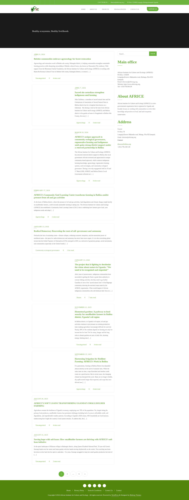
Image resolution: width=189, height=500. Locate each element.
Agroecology (80, 123)
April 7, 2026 (80, 88)
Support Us (153, 9)
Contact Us (109, 490)
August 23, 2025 (41, 435)
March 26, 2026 (81, 132)
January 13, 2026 (41, 226)
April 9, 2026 (39, 54)
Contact (119, 490)
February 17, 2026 (42, 190)
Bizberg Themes (135, 495)
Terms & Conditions (95, 490)
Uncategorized (40, 78)
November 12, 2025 (83, 307)
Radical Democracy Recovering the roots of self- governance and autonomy (67, 231)
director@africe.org (124, 144)
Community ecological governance (47, 250)
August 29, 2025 (41, 399)
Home (68, 490)
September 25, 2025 (83, 354)
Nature (78, 297)
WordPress (115, 495)
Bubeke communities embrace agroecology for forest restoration (62, 59)
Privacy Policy (79, 490)
